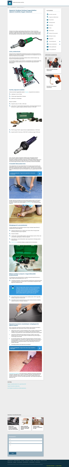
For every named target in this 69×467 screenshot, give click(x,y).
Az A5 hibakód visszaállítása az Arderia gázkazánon (17, 388)
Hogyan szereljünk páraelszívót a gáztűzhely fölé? (17, 384)
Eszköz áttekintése (53, 44)
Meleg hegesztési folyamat (14, 373)
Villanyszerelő (52, 22)
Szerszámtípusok (52, 41)
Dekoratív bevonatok (53, 33)
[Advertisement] (25, 22)
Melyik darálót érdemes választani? (52, 70)
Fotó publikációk (52, 49)
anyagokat (51, 38)
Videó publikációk (52, 46)
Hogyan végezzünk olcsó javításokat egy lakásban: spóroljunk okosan (25, 428)
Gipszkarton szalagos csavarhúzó (51, 87)
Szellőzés (51, 25)
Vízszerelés (51, 19)
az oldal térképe (58, 465)
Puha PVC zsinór (14, 242)
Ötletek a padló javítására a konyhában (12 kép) (37, 427)
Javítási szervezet (52, 14)
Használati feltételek (50, 465)
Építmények (51, 30)
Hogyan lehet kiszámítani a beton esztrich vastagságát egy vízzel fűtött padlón (13, 428)
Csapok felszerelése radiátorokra (14, 386)
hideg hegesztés (29, 202)
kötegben (26, 92)
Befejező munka (52, 36)
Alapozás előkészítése (53, 17)
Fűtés (50, 27)
